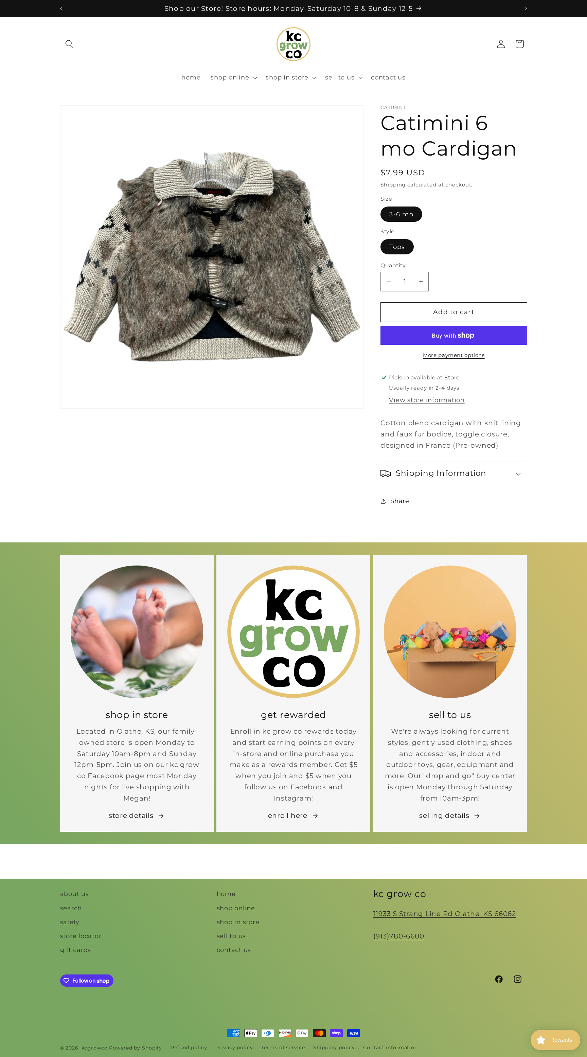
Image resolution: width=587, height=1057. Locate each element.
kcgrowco (95, 1048)
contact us (234, 949)
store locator (81, 935)
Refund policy (189, 1047)
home (226, 893)
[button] (69, 44)
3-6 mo (401, 214)
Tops (397, 246)
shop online (236, 907)
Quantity (393, 265)
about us (74, 893)
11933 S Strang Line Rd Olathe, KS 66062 (444, 914)
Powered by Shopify (135, 1048)
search (71, 907)
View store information (427, 400)
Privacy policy (234, 1047)
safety (70, 921)
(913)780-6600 (398, 936)
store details (131, 815)
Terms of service (283, 1047)
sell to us (231, 935)
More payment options (454, 355)
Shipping (393, 184)
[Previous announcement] (61, 8)
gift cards (75, 949)
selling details (444, 815)
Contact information (390, 1047)
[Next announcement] (525, 8)
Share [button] (399, 500)
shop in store (238, 921)
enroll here (287, 815)
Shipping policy (334, 1047)
